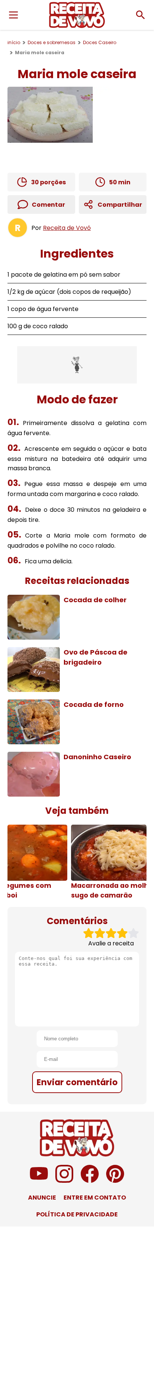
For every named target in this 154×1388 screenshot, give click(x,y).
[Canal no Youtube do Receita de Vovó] (39, 1180)
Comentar (48, 204)
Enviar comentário (77, 1082)
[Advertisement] (77, 365)
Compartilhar (120, 204)
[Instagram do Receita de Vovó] (64, 1180)
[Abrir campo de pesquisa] (141, 15)
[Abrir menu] (13, 15)
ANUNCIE (42, 1197)
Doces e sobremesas (52, 42)
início (13, 42)
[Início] (77, 15)
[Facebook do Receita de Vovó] (90, 1180)
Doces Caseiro (99, 42)
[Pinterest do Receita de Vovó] (115, 1180)
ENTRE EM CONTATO (95, 1197)
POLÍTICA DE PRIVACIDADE (77, 1214)
